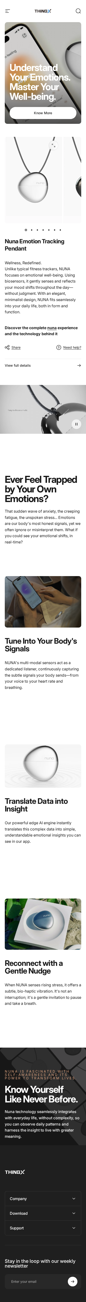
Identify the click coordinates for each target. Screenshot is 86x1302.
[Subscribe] (72, 1281)
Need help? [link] (72, 347)
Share (16, 347)
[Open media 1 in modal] (53, 145)
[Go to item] (26, 230)
